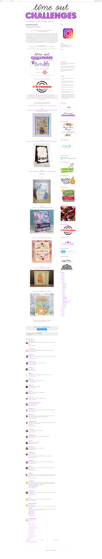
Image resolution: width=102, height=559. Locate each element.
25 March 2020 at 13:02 (32, 494)
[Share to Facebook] (39, 333)
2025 (62, 275)
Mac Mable (30, 460)
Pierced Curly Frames (53, 141)
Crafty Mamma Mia (31, 421)
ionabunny (30, 379)
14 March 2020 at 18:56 (32, 418)
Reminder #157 (64, 298)
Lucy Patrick (30, 446)
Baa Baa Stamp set (48, 110)
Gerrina (42, 266)
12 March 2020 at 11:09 (32, 351)
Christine (48, 102)
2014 (62, 315)
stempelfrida (30, 481)
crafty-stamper (30, 341)
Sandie (42, 140)
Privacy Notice (50, 21)
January (63, 307)
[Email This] (36, 333)
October (63, 286)
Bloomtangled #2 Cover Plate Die (46, 207)
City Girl (50, 237)
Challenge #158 (64, 297)
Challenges (30, 334)
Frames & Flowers (44, 237)
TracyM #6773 (30, 452)
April (63, 294)
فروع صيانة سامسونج (31, 531)
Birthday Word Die (46, 141)
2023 (62, 278)
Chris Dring (30, 429)
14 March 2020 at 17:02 (32, 411)
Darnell (29, 473)
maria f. (29, 367)
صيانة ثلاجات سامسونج (31, 523)
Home (27, 21)
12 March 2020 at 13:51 (32, 370)
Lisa (42, 236)
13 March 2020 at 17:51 (32, 393)
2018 (62, 310)
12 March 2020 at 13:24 (32, 364)
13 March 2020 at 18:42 (32, 399)
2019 (62, 308)
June (63, 291)
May (63, 293)
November (64, 284)
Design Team (38, 21)
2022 (62, 279)
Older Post (56, 540)
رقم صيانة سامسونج (31, 533)
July (63, 290)
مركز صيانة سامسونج (31, 519)
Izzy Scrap (30, 414)
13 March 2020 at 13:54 (32, 387)
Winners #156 (64, 299)
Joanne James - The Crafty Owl (33, 402)
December (64, 283)
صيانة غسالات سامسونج (31, 525)
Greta (29, 466)
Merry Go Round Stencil (43, 111)
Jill (41, 290)
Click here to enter (42, 329)
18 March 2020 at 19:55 (32, 443)
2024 (62, 276)
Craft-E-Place (30, 408)
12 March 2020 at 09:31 (32, 345)
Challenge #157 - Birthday (66, 301)
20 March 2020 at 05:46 (32, 457)
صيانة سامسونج (30, 521)
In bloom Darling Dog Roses (46, 267)
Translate (68, 46)
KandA (29, 373)
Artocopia (30, 385)
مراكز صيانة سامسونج (31, 529)
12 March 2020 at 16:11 (32, 376)
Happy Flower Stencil (38, 141)
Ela (28, 497)
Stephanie (42, 206)
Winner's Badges (44, 21)
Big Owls (42, 171)
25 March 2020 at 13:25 (32, 500)
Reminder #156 (64, 302)
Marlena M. (30, 354)
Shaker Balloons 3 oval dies (40, 110)
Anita (42, 177)
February (63, 305)
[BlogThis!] (37, 333)
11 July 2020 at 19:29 (31, 515)
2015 (62, 314)
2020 (62, 282)
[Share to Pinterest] (41, 333)
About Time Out (31, 21)
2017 (62, 311)
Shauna (42, 170)
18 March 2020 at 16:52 (32, 437)
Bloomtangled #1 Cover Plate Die (45, 291)
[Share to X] (38, 333)
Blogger (55, 550)
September (64, 287)
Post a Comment (30, 538)
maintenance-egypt (31, 503)
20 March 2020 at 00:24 (32, 449)
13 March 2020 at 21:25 (32, 405)
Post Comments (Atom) (33, 541)
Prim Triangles (35, 171)
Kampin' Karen (30, 361)
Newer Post (28, 540)
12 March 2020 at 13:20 (32, 358)
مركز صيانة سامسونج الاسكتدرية (33, 527)
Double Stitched (52, 171)
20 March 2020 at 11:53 (32, 463)
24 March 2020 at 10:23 (32, 487)
